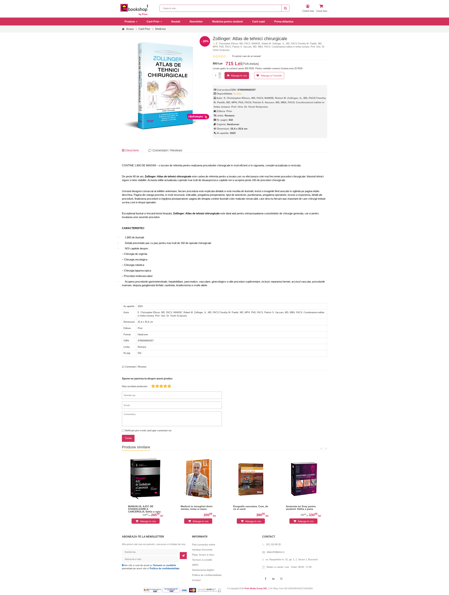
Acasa (129, 28)
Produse (130, 21)
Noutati (175, 21)
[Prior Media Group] (134, 7)
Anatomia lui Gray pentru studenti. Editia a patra (301, 507)
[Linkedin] (273, 579)
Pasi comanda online (203, 544)
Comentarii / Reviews (167, 150)
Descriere (132, 150)
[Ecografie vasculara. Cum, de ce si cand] (251, 478)
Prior (229, 111)
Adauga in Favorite (271, 75)
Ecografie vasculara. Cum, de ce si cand (250, 507)
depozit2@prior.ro (275, 552)
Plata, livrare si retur (203, 554)
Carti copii (258, 21)
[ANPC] (153, 590)
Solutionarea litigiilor (203, 570)
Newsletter (196, 21)
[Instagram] (281, 579)
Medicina (160, 28)
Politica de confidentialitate (164, 568)
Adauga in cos (239, 75)
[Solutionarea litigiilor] (171, 590)
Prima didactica (283, 21)
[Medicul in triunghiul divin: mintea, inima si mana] (198, 478)
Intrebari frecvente (202, 549)
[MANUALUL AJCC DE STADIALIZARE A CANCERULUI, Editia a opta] (146, 478)
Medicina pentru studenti (227, 21)
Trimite (128, 438)
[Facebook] (265, 579)
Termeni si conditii (202, 559)
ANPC (195, 564)
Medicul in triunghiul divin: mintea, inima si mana (197, 507)
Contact (196, 580)
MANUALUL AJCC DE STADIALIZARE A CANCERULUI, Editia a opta (144, 509)
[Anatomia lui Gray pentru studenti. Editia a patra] (303, 478)
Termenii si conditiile (164, 565)
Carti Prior (153, 21)
